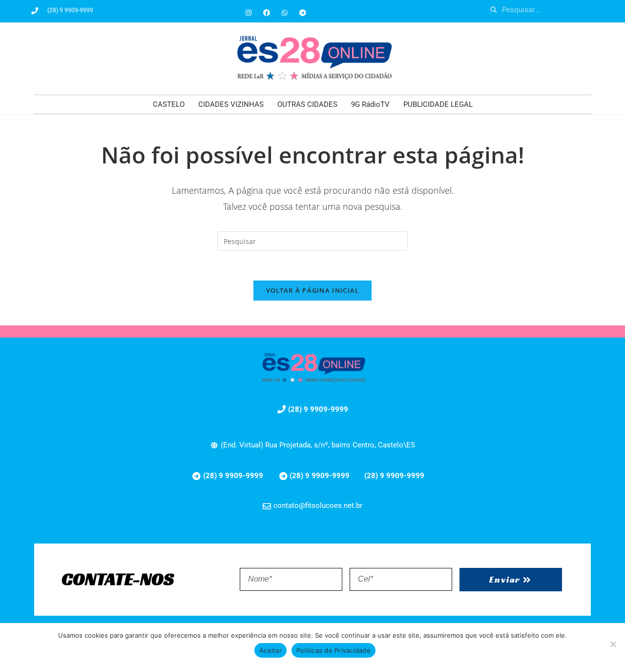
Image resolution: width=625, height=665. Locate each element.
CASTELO (169, 104)
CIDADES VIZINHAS (231, 104)
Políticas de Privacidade (333, 650)
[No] (613, 644)
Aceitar (270, 650)
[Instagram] (248, 13)
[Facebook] (266, 13)
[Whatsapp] (285, 13)
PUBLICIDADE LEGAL (438, 104)
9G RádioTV (370, 104)
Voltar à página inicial (312, 290)
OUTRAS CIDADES (307, 104)
